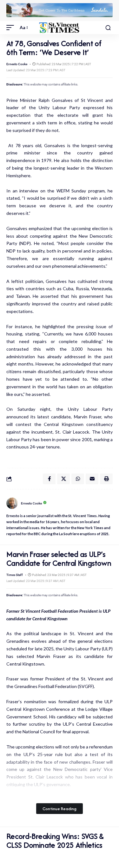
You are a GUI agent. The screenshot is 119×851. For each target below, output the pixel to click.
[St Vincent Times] (59, 27)
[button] (11, 27)
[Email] (92, 478)
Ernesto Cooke (16, 64)
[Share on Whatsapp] (77, 478)
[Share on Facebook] (49, 478)
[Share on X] (63, 478)
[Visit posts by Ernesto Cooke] (12, 503)
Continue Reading (59, 808)
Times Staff (14, 575)
